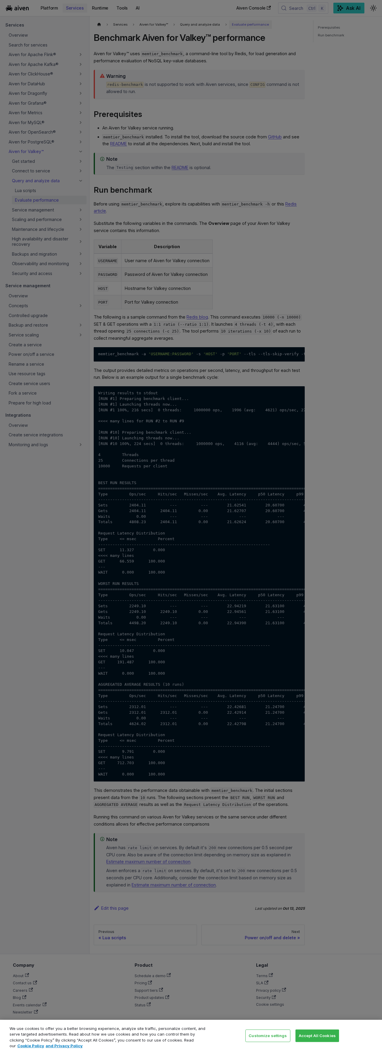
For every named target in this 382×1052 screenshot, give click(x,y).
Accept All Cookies (317, 1035)
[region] (191, 1036)
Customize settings (268, 1035)
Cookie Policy (30, 1045)
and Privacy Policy (64, 1045)
